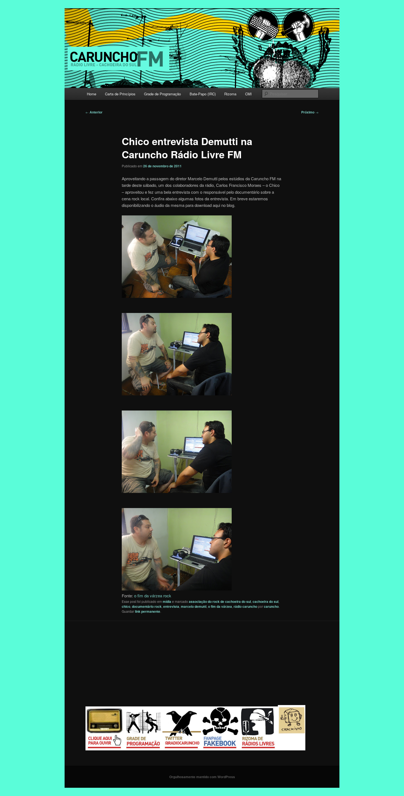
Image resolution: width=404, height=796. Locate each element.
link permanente (147, 611)
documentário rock (147, 606)
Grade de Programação (162, 93)
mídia (167, 601)
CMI (248, 93)
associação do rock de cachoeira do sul (220, 601)
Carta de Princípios (120, 93)
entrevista (171, 606)
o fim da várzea (220, 606)
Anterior (94, 112)
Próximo (310, 112)
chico (126, 606)
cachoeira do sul (265, 601)
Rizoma (230, 93)
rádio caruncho (245, 606)
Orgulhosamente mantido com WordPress (202, 776)
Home (91, 93)
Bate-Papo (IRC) (203, 93)
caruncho (271, 606)
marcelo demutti (193, 606)
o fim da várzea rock (152, 595)
